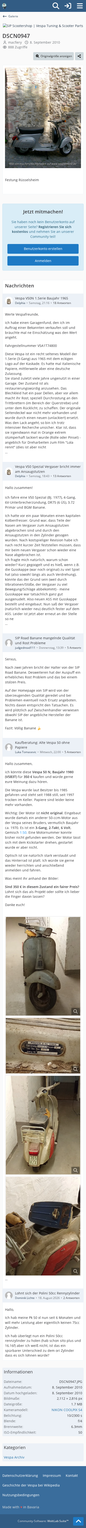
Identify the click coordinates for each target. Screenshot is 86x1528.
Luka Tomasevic (25, 752)
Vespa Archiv (14, 1457)
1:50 (23, 832)
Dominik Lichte (25, 1298)
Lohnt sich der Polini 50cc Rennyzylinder (47, 1293)
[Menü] (80, 6)
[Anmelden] (68, 6)
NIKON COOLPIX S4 (67, 1410)
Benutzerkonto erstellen (43, 248)
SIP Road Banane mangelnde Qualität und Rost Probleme (45, 640)
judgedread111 (25, 648)
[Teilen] (79, 56)
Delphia (20, 303)
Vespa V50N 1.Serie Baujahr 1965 (41, 298)
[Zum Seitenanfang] (78, 1521)
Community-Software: (43, 1521)
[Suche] (56, 6)
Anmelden (43, 260)
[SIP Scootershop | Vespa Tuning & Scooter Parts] (43, 25)
